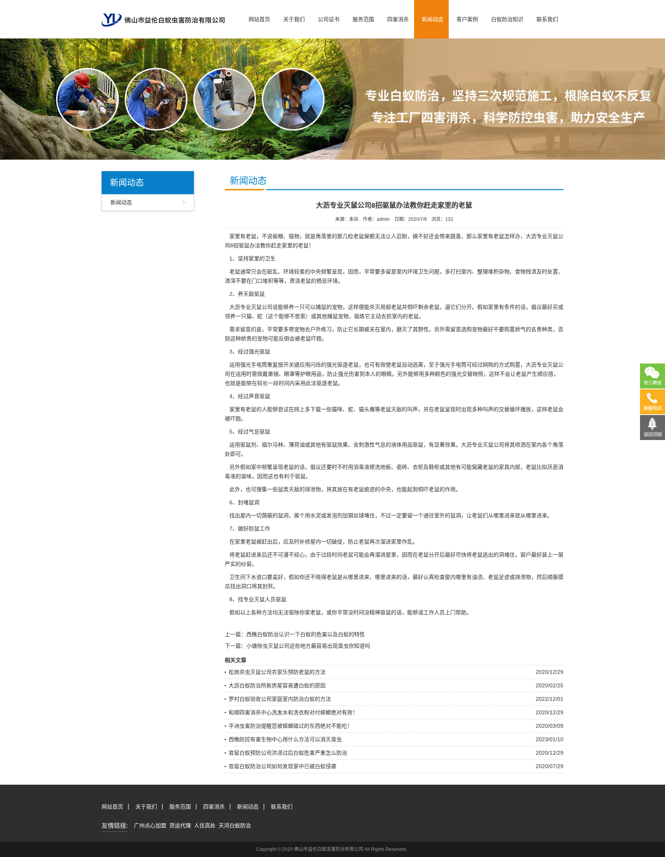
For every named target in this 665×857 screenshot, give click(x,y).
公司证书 (328, 19)
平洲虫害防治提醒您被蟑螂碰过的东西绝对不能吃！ (291, 726)
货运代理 (180, 825)
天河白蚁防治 (235, 825)
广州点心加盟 (150, 825)
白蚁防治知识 (507, 19)
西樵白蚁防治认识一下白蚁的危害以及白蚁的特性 (305, 634)
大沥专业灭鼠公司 (250, 307)
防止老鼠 (358, 542)
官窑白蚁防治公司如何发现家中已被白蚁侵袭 (282, 766)
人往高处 (205, 825)
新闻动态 (432, 19)
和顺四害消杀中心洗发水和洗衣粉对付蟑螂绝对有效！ (293, 712)
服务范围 (363, 19)
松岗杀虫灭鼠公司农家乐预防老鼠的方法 (277, 672)
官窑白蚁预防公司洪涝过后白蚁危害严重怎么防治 (288, 753)
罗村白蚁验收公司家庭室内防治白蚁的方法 (280, 699)
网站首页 (259, 19)
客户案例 (467, 19)
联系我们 (547, 19)
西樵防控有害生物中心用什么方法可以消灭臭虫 (285, 739)
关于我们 (294, 19)
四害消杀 (398, 19)
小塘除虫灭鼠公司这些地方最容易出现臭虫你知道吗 (308, 646)
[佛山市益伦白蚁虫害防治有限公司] (163, 13)
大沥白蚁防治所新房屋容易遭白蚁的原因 (277, 685)
